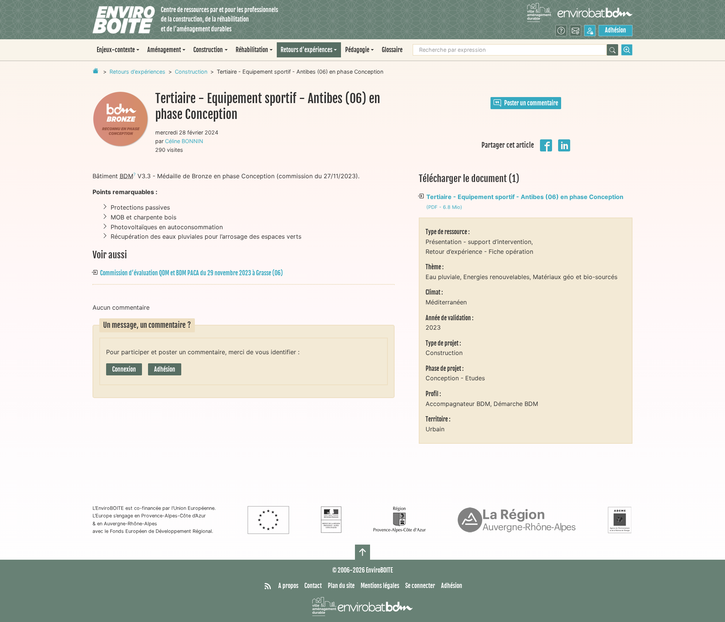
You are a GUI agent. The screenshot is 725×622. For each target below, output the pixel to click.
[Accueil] (124, 20)
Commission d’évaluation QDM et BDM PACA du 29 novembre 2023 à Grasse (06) (191, 273)
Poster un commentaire (531, 103)
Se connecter (420, 586)
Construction (191, 71)
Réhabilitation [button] (252, 50)
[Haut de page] (362, 552)
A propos (288, 586)
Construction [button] (208, 50)
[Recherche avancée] (626, 50)
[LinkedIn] (564, 144)
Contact (313, 586)
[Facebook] (546, 144)
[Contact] (575, 30)
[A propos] (561, 30)
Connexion (124, 369)
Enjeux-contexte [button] (116, 50)
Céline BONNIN (184, 141)
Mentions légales (380, 586)
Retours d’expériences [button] (306, 50)
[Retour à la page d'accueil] (96, 71)
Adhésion (615, 30)
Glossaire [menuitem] (392, 50)
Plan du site (341, 586)
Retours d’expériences (137, 71)
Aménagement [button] (164, 50)
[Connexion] (589, 30)
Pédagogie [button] (357, 50)
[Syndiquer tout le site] (267, 586)
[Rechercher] (612, 50)
